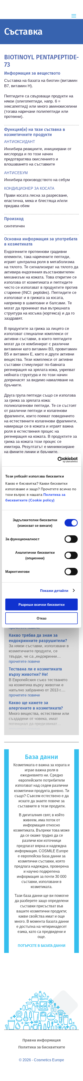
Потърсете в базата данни (41, 945)
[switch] (71, 539)
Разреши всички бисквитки (41, 605)
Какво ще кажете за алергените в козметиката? (36, 705)
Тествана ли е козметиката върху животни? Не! (35, 672)
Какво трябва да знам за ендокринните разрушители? (38, 638)
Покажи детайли (54, 590)
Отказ (41, 618)
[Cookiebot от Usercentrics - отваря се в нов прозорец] (58, 460)
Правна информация (41, 1041)
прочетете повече (24, 627)
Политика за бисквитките (41, 1048)
